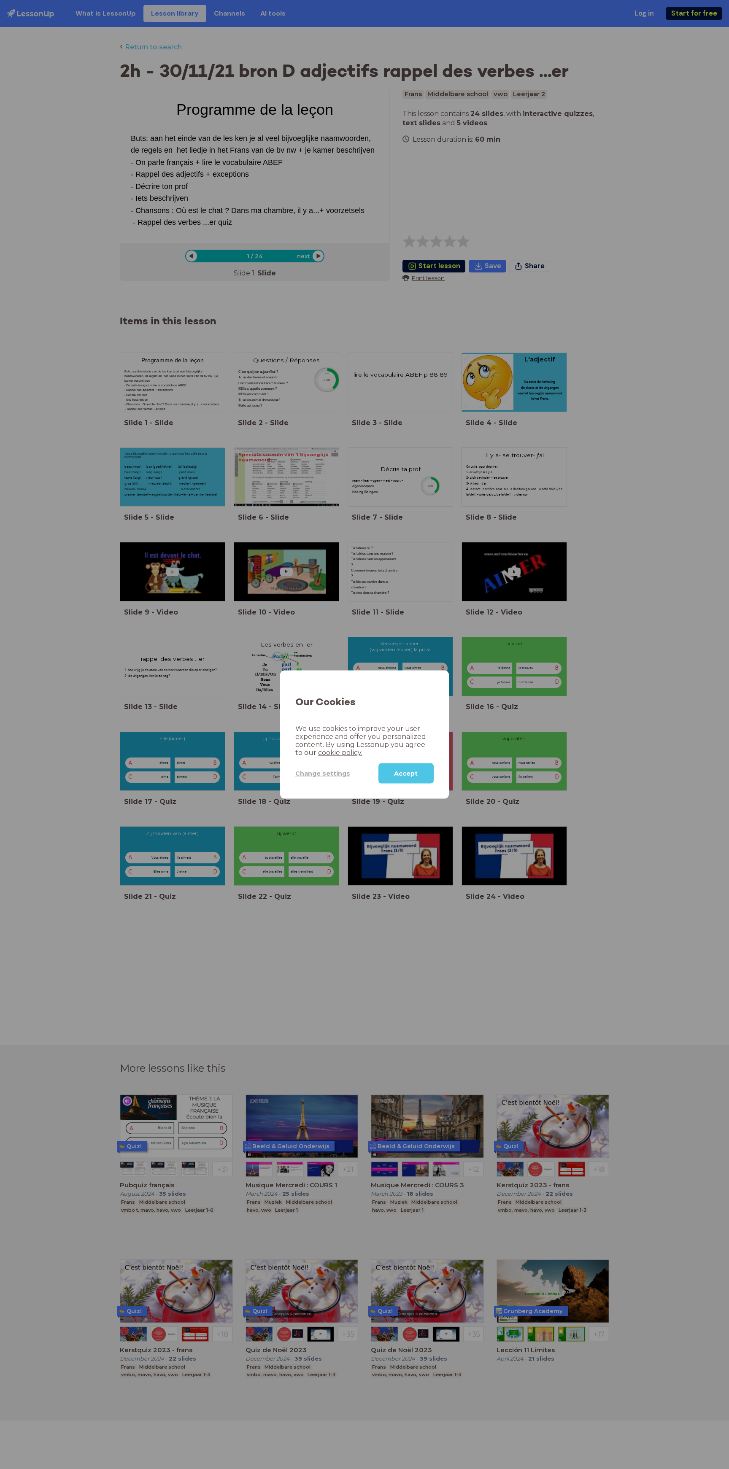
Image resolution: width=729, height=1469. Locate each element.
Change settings (322, 773)
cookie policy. (340, 753)
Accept (406, 773)
